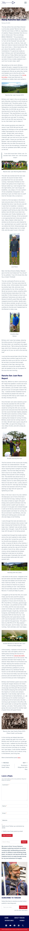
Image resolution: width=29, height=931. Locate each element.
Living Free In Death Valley (6, 765)
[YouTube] (10, 925)
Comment (5, 785)
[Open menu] (25, 2)
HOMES (22, 920)
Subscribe (23, 907)
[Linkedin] (18, 925)
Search (24, 842)
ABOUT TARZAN (19, 918)
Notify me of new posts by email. (13, 831)
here (19, 757)
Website (4, 820)
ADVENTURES (9, 920)
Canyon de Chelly (19, 655)
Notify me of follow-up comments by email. (13, 827)
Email (4, 813)
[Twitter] (22, 925)
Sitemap (25, 929)
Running (4, 16)
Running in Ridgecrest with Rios (22, 766)
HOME (6, 918)
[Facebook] (14, 925)
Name (4, 806)
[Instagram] (6, 925)
